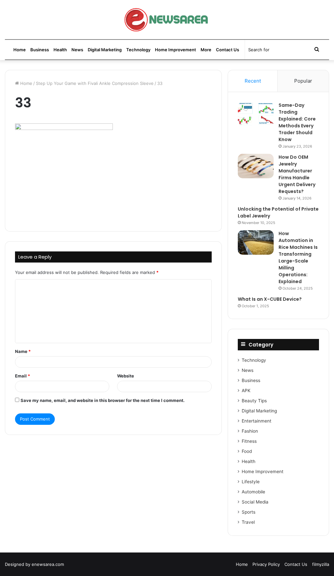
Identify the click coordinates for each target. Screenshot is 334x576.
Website (125, 375)
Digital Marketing (105, 49)
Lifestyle (251, 481)
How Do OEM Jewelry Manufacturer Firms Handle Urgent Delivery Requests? (297, 174)
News (77, 49)
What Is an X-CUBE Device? (270, 299)
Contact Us (227, 49)
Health (60, 49)
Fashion (250, 431)
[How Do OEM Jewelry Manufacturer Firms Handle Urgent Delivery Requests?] (256, 166)
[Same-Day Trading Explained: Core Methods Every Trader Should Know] (256, 114)
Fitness (249, 441)
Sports (248, 512)
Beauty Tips (254, 400)
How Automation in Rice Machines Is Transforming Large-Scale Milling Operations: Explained (298, 257)
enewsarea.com (48, 564)
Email (22, 375)
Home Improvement (175, 49)
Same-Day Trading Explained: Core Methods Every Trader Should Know (297, 122)
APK (246, 390)
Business (39, 49)
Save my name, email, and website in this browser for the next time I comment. (103, 400)
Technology (138, 49)
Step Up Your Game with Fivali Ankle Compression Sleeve (95, 83)
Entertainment (256, 421)
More (206, 49)
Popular (303, 81)
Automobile (253, 491)
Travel (248, 522)
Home (19, 49)
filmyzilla (320, 564)
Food (247, 451)
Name (23, 351)
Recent (253, 81)
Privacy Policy (266, 564)
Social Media (255, 501)
